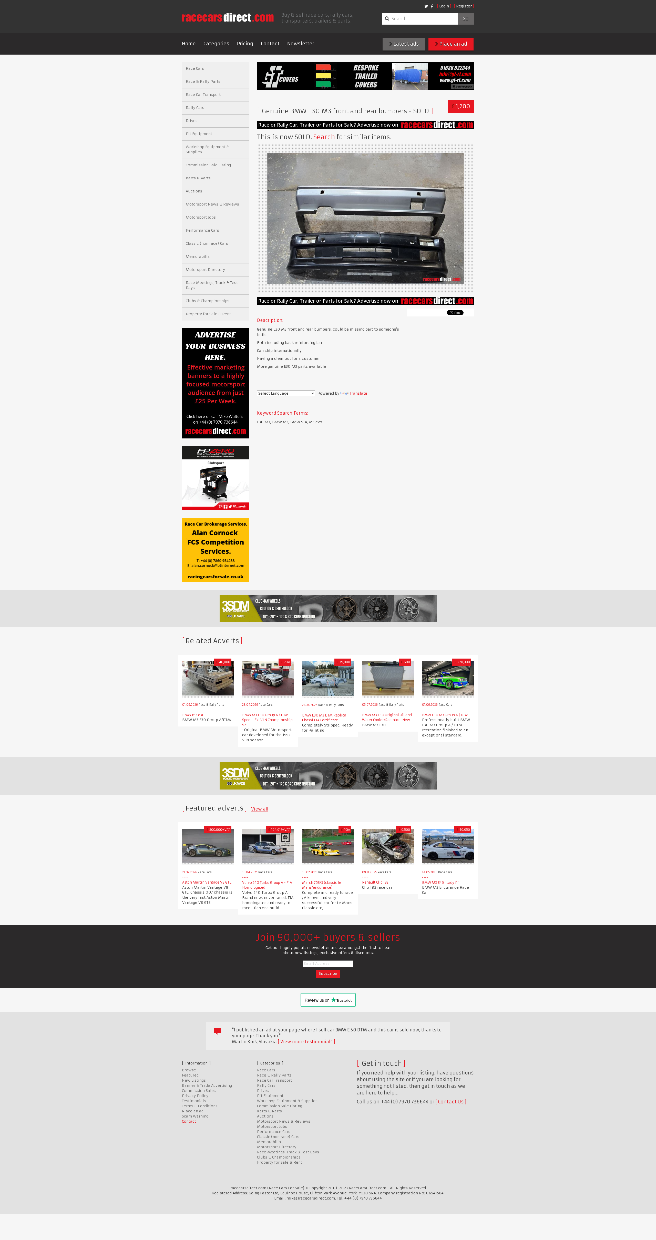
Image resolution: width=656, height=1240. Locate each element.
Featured (190, 1075)
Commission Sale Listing (208, 165)
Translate (358, 393)
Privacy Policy (195, 1095)
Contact (270, 44)
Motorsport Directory (205, 269)
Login (444, 6)
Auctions (194, 191)
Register (464, 6)
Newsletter (300, 44)
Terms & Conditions (200, 1106)
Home (189, 44)
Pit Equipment (199, 133)
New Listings (194, 1080)
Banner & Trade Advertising (207, 1085)
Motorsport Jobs (201, 217)
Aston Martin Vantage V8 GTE (206, 882)
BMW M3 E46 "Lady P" (440, 882)
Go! (466, 18)
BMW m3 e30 (193, 715)
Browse (189, 1070)
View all (259, 809)
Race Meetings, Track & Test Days (212, 285)
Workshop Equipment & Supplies (207, 149)
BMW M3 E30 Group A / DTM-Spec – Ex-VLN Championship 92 (267, 720)
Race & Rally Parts (203, 81)
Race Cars (195, 68)
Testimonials (194, 1101)
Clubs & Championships (207, 301)
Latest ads (406, 44)
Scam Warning (195, 1116)
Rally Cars (195, 107)
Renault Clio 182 (375, 882)
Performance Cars (202, 230)
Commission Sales (199, 1090)
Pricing (245, 44)
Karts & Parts (198, 178)
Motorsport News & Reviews (212, 204)
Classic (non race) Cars (207, 243)
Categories (216, 44)
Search (324, 137)
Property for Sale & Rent (208, 314)
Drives (192, 120)
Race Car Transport (203, 94)
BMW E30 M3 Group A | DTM (445, 715)
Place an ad (452, 44)
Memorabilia (198, 256)
